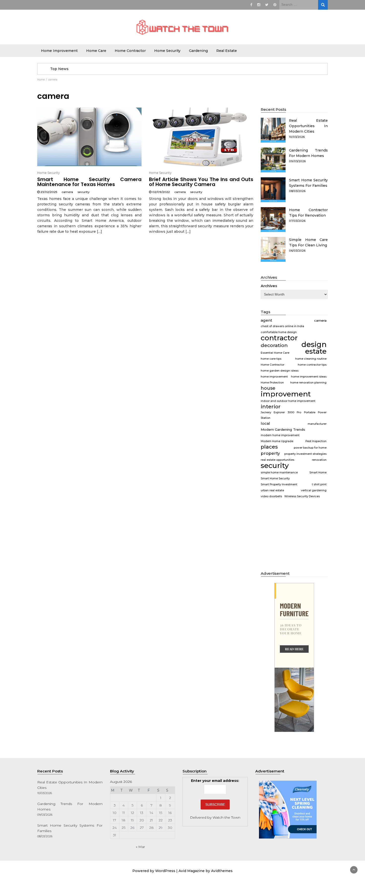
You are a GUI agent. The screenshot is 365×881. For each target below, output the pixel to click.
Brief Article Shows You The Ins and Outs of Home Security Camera (201, 182)
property (270, 453)
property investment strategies (305, 454)
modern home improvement (280, 435)
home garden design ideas (279, 370)
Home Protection (272, 382)
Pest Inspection (316, 441)
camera (67, 192)
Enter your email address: (215, 780)
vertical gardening (314, 490)
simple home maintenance (279, 472)
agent (266, 320)
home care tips (271, 358)
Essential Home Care (275, 352)
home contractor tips (312, 364)
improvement (286, 394)
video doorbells (271, 496)
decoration (274, 345)
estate (316, 351)
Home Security (167, 50)
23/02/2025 (48, 192)
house (268, 388)
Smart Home (318, 472)
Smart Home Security (275, 478)
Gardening (198, 50)
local (265, 423)
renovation (319, 459)
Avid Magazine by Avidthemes (206, 871)
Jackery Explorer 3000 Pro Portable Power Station (294, 415)
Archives (269, 286)
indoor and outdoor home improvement (288, 401)
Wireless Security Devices (302, 496)
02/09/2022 (161, 192)
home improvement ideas (309, 376)
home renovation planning (308, 382)
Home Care (96, 50)
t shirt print (319, 484)
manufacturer (317, 423)
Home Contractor (130, 50)
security (83, 192)
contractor (279, 338)
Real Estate (226, 50)
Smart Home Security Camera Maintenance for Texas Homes (89, 182)
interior (271, 406)
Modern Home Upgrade (277, 441)
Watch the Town (226, 817)
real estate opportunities (277, 459)
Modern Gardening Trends (283, 429)
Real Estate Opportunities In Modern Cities (308, 126)
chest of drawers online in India (282, 326)
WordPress (165, 871)
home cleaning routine (311, 358)
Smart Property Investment (279, 484)
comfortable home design (279, 332)
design (314, 344)
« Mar (140, 846)
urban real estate (272, 490)
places (269, 447)
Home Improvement (59, 50)
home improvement (274, 376)
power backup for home (310, 447)
